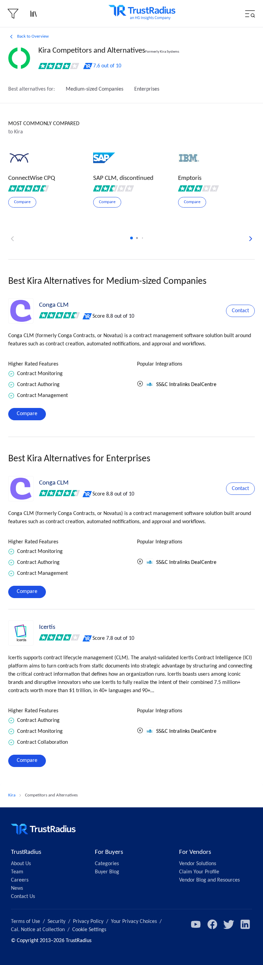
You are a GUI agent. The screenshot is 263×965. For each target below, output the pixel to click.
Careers (19, 880)
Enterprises (146, 89)
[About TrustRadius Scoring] (87, 316)
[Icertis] (21, 633)
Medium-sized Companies (94, 89)
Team (17, 872)
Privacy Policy (88, 921)
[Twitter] (228, 924)
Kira (11, 795)
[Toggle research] (33, 13)
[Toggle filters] (13, 13)
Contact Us (23, 896)
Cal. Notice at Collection (38, 930)
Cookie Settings (89, 930)
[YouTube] (195, 924)
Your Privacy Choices (134, 921)
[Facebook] (212, 924)
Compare (27, 414)
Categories (107, 864)
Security (56, 921)
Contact (240, 311)
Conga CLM (53, 305)
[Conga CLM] (21, 310)
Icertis (47, 627)
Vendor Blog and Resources (209, 880)
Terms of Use (25, 921)
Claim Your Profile (199, 872)
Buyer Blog (107, 872)
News (17, 888)
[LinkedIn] (245, 924)
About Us (21, 864)
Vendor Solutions (197, 864)
